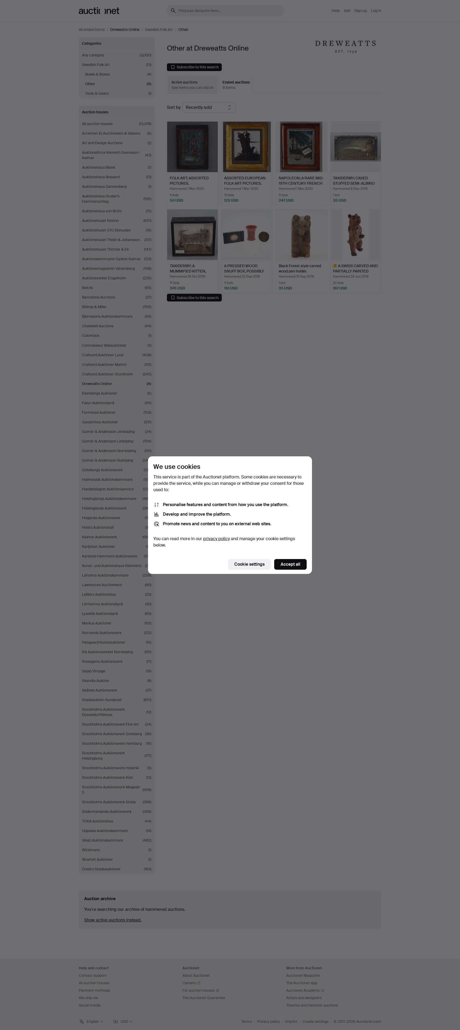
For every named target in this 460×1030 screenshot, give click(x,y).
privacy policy (216, 538)
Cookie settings (249, 564)
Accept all (290, 564)
